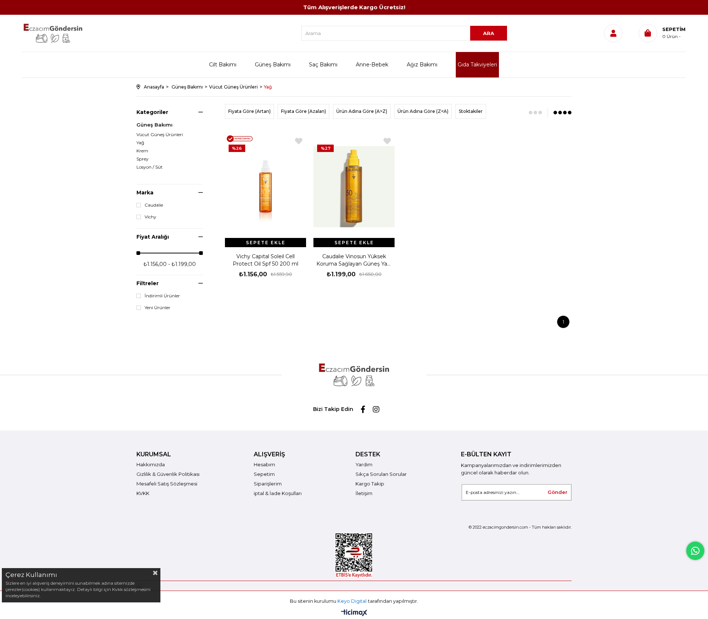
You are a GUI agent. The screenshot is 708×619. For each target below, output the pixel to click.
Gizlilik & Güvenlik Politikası (167, 474)
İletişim (363, 493)
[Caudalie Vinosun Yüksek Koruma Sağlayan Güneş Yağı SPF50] (354, 187)
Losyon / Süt (149, 167)
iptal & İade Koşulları (278, 493)
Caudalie (154, 205)
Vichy (150, 217)
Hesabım (264, 464)
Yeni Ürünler (157, 307)
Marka (144, 192)
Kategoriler (152, 112)
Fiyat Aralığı (152, 237)
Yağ (140, 143)
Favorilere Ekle (298, 141)
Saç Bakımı (323, 64)
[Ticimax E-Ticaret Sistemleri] (354, 613)
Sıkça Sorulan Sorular (381, 474)
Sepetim (264, 474)
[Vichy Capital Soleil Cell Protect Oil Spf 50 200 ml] (265, 187)
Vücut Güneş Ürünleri (159, 134)
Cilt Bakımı (222, 64)
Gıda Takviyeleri (477, 64)
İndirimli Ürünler (162, 296)
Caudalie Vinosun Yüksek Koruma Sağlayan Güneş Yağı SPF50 (354, 260)
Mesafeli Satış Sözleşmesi (166, 484)
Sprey (142, 159)
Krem (142, 151)
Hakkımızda (150, 464)
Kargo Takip (369, 484)
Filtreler (147, 283)
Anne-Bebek (372, 64)
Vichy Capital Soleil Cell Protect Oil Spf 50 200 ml (265, 260)
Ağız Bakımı (422, 64)
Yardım (363, 464)
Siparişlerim (268, 484)
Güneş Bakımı (273, 64)
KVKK (142, 493)
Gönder (558, 492)
